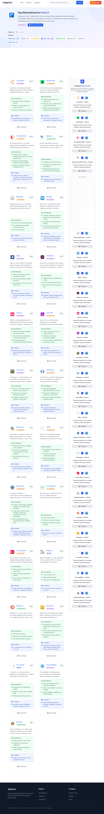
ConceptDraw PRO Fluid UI (82, 142)
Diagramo (19, 606)
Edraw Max (20, 427)
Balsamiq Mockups (19, 197)
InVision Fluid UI (82, 317)
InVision (19, 313)
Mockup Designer (19, 722)
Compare (83, 111)
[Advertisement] (52, 65)
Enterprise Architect (20, 486)
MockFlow (50, 606)
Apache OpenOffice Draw (50, 136)
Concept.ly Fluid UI (82, 357)
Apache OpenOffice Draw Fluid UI (82, 162)
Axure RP (49, 313)
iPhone (72, 38)
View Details (22, 127)
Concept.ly (20, 370)
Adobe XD (49, 256)
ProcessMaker (51, 665)
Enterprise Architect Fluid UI (82, 437)
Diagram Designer (49, 551)
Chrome (14, 42)
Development (20, 32)
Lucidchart (20, 81)
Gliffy (18, 256)
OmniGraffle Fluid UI (82, 122)
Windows (14, 38)
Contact (71, 796)
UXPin (48, 427)
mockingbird (50, 486)
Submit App (96, 2)
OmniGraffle (50, 81)
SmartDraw (50, 370)
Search (80, 2)
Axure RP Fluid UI (82, 337)
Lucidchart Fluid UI (82, 102)
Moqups (49, 197)
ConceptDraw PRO (21, 136)
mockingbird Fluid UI (82, 457)
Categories (37, 2)
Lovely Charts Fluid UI (82, 477)
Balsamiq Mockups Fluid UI (82, 237)
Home (21, 2)
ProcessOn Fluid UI (82, 557)
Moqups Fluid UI (82, 257)
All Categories (43, 793)
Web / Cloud (48, 38)
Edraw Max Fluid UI (82, 397)
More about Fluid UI (36, 25)
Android (61, 38)
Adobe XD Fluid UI (82, 297)
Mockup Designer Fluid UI (82, 597)
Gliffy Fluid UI (82, 277)
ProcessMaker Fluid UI (82, 577)
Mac (25, 38)
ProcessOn (20, 665)
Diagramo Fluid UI (82, 517)
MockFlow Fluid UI (82, 537)
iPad (82, 38)
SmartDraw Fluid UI (82, 377)
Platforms (29, 2)
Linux (35, 38)
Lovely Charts (21, 550)
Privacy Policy (73, 793)
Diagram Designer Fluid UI (82, 497)
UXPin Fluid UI (82, 417)
